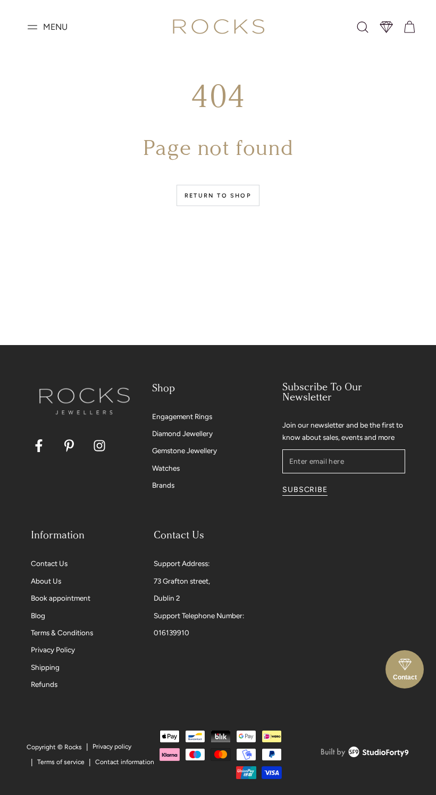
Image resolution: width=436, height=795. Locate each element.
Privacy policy (112, 746)
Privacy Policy (53, 649)
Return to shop (218, 195)
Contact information (124, 762)
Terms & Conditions (62, 632)
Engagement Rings (182, 416)
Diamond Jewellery (182, 433)
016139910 (171, 632)
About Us (46, 581)
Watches (166, 468)
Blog (38, 615)
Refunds (44, 684)
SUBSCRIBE (305, 489)
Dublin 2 (167, 598)
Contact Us (49, 563)
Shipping (45, 667)
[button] (363, 27)
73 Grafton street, (182, 581)
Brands (163, 485)
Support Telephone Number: (199, 615)
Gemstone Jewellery (184, 450)
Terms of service (61, 762)
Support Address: (181, 563)
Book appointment (60, 598)
